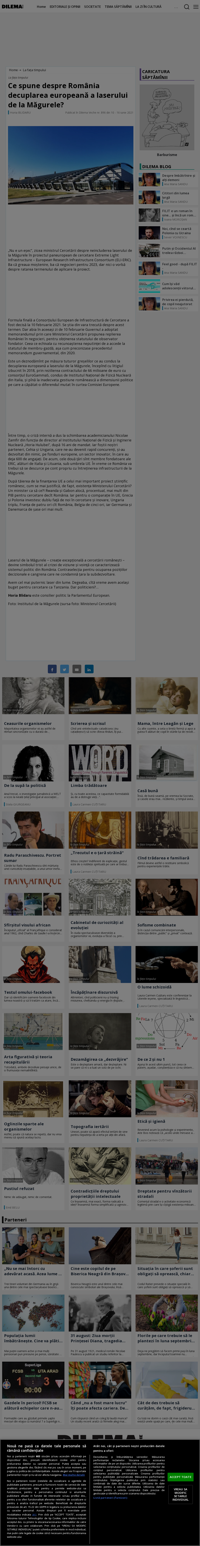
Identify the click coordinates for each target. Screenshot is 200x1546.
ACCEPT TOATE (180, 1477)
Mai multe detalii (74, 1475)
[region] (100, 1492)
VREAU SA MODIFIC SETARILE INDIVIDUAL (180, 1494)
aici (34, 1514)
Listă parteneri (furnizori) (110, 1497)
